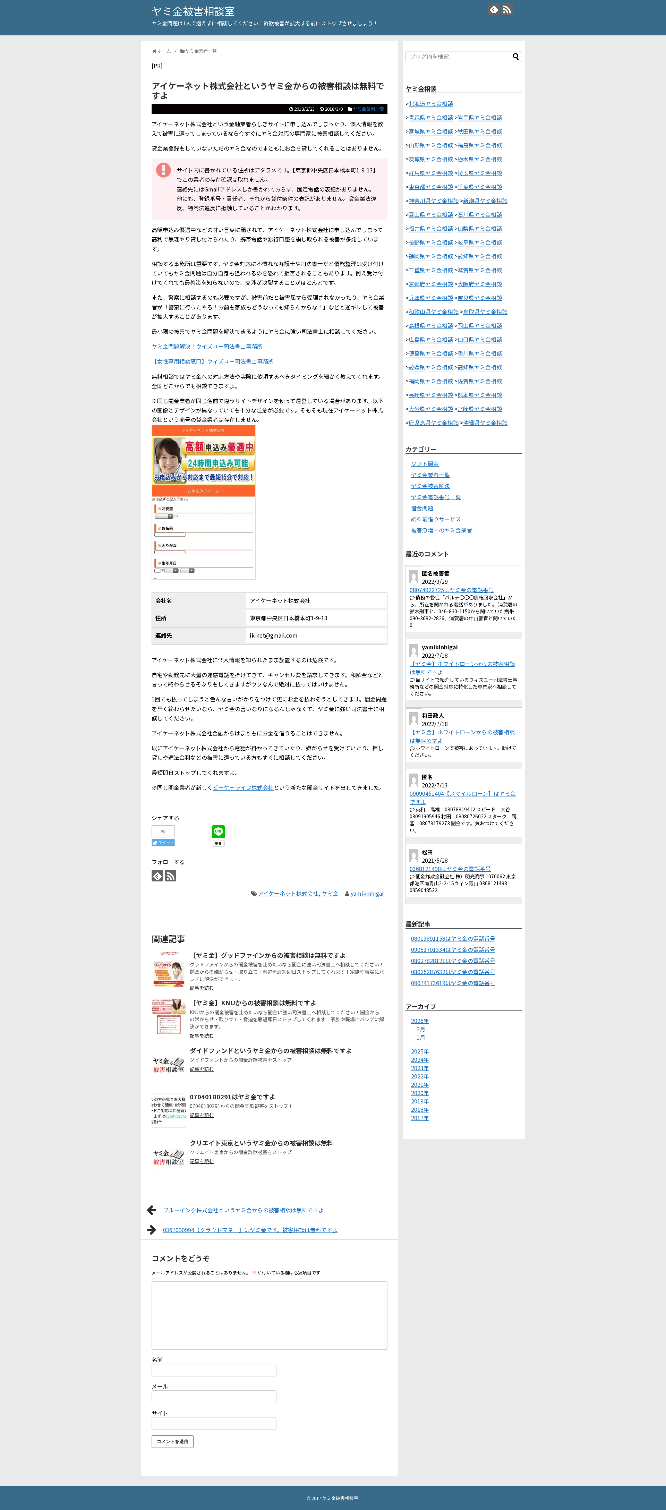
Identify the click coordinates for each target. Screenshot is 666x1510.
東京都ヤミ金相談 (431, 186)
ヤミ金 (330, 893)
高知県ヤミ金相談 (480, 367)
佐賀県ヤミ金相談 (480, 381)
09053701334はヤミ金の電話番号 (453, 949)
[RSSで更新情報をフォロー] (507, 9)
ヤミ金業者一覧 (368, 108)
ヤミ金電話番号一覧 (436, 497)
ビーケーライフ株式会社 (243, 787)
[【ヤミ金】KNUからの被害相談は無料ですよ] (169, 1016)
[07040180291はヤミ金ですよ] (169, 1110)
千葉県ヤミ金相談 (480, 186)
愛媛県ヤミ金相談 (431, 367)
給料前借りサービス (436, 519)
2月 (421, 1029)
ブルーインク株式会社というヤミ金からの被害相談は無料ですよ (243, 1210)
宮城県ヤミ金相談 (431, 131)
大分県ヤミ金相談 (431, 408)
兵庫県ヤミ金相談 (431, 297)
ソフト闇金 (425, 463)
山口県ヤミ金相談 (480, 339)
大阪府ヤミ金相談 (480, 284)
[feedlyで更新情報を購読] (494, 9)
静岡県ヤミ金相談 (431, 256)
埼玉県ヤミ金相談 (480, 173)
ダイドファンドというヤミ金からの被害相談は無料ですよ (271, 1050)
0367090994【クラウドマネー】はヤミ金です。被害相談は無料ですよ (250, 1230)
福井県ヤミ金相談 (431, 228)
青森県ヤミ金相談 (431, 117)
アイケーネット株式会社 (288, 893)
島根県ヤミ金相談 (431, 325)
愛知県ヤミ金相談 (480, 256)
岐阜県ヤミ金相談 (480, 242)
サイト (160, 1413)
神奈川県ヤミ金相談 (434, 200)
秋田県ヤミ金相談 (480, 131)
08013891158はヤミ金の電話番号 (453, 938)
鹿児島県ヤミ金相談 (434, 422)
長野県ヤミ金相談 (431, 242)
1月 (421, 1037)
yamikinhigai (367, 893)
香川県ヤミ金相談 (480, 353)
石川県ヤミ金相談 (480, 214)
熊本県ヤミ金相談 (480, 395)
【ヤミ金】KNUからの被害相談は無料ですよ (253, 1002)
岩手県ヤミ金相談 (480, 117)
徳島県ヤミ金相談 (431, 353)
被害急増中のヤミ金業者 (441, 530)
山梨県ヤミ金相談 (480, 228)
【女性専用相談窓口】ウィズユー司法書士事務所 (213, 361)
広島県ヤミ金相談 (431, 339)
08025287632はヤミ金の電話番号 (453, 971)
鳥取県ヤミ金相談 (485, 311)
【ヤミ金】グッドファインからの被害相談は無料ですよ (268, 954)
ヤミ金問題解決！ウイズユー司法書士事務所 (207, 346)
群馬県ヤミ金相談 (431, 173)
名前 (157, 1359)
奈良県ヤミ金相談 (480, 297)
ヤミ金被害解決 (430, 485)
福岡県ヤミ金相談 (431, 381)
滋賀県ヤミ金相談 (480, 270)
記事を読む (202, 987)
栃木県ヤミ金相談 (480, 159)
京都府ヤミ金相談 (431, 284)
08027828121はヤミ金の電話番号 (453, 960)
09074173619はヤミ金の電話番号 (453, 983)
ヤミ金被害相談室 (193, 10)
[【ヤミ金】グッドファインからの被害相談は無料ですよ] (169, 969)
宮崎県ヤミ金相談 (480, 408)
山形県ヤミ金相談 (431, 145)
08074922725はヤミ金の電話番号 (452, 590)
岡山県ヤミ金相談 (480, 325)
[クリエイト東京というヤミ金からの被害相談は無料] (169, 1157)
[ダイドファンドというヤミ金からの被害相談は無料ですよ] (169, 1064)
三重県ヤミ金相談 (431, 270)
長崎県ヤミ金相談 (431, 395)
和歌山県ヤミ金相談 (434, 311)
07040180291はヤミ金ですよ (232, 1096)
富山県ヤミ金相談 (431, 214)
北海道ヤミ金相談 (431, 103)
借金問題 (422, 508)
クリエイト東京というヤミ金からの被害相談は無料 (261, 1142)
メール (160, 1386)
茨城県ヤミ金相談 (431, 159)
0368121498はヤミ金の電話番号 (450, 868)
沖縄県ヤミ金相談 (485, 422)
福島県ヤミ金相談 (480, 145)
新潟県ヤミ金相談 (485, 200)
